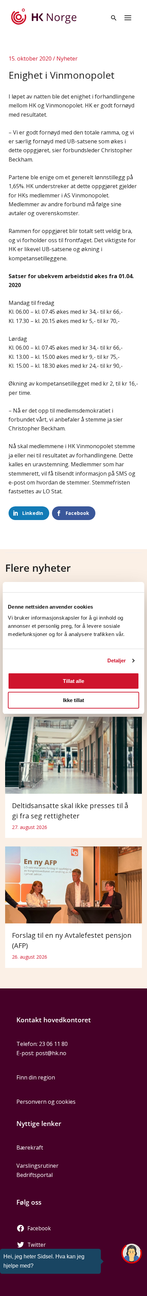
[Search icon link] (114, 18)
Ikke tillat (73, 700)
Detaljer (116, 660)
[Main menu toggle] (128, 18)
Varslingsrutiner (37, 1165)
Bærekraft (29, 1147)
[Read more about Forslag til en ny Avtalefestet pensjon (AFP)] (73, 884)
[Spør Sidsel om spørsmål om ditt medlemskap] (131, 1253)
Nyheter (67, 58)
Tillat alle (73, 681)
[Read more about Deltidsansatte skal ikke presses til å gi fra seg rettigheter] (73, 755)
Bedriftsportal (34, 1175)
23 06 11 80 (53, 1044)
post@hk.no (51, 1053)
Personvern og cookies (46, 1101)
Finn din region (35, 1077)
